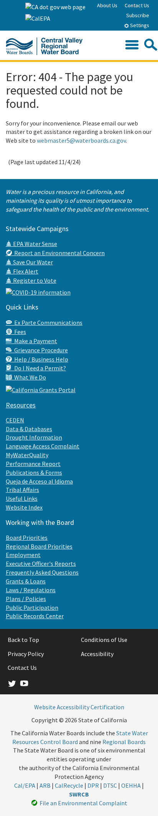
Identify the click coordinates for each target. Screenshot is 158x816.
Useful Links (22, 498)
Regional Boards (124, 742)
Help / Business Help (40, 359)
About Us (107, 5)
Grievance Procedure (40, 350)
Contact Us (137, 5)
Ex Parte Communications (47, 322)
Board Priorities (27, 537)
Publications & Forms (34, 472)
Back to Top (23, 639)
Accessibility (97, 654)
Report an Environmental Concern (58, 253)
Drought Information (34, 437)
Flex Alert (25, 271)
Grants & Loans (26, 581)
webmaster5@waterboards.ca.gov (81, 140)
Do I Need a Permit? (39, 368)
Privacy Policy (26, 654)
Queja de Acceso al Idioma (39, 481)
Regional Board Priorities (39, 546)
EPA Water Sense (34, 244)
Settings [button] (139, 25)
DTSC (110, 785)
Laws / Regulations (31, 590)
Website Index (24, 507)
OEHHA (131, 785)
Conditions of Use (104, 639)
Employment (23, 555)
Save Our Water (32, 262)
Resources (21, 405)
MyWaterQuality (27, 455)
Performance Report (33, 463)
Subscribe (137, 15)
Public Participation (32, 607)
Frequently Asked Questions (42, 572)
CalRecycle (69, 785)
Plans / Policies (26, 599)
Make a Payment (34, 341)
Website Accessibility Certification (79, 707)
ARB (45, 785)
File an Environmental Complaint (82, 803)
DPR (93, 785)
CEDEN (15, 420)
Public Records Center (35, 616)
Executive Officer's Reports (41, 563)
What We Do (29, 377)
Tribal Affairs (22, 490)
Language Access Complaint (42, 446)
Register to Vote (34, 280)
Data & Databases (29, 429)
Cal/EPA (24, 785)
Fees (19, 332)
